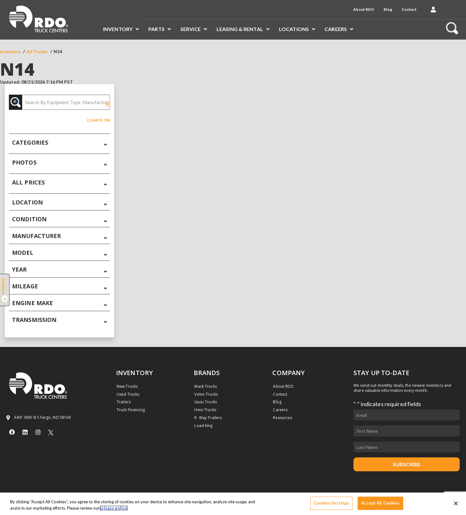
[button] (433, 9)
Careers (336, 29)
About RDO (363, 9)
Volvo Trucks (205, 394)
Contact (409, 9)
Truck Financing (131, 409)
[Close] (456, 503)
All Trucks (37, 51)
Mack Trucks (205, 386)
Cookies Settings (331, 503)
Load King (203, 425)
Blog (388, 9)
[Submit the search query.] (15, 102)
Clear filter (98, 120)
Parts (156, 29)
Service (190, 29)
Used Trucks (128, 394)
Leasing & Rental (240, 29)
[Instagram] (38, 432)
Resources (282, 417)
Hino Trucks (205, 409)
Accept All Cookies (380, 503)
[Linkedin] (25, 432)
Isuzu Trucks (205, 402)
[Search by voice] (107, 104)
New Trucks (127, 386)
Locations (294, 29)
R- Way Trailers (208, 417)
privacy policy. (114, 508)
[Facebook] (12, 432)
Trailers (124, 402)
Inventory (118, 29)
